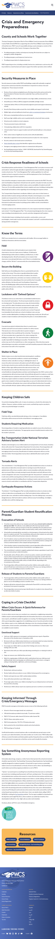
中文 (30, 922)
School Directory (6, 896)
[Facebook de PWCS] (32, 933)
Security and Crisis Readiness (32, 12)
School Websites (25, 839)
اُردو (30, 917)
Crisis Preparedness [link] (44, 12)
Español (31, 907)
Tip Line (4, 919)
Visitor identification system (12, 143)
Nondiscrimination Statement (36, 894)
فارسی (30, 910)
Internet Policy (32, 891)
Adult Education (6, 910)
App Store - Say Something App (15, 849)
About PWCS (5, 907)
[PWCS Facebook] (10, 933)
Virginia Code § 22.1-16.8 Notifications (38, 899)
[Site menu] (52, 5)
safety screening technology (37, 112)
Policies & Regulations (34, 896)
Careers (4, 912)
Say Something (19, 794)
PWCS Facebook (39, 839)
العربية (30, 914)
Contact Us (4, 885)
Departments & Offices (18, 12)
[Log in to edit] (13, 929)
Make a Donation (6, 917)
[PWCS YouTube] (21, 933)
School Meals (5, 899)
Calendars (4, 891)
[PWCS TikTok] (19, 933)
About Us (9, 12)
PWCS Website (11, 839)
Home (4, 12)
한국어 (30, 924)
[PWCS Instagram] (13, 933)
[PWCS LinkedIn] (16, 933)
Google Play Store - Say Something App (31, 844)
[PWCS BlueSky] (7, 933)
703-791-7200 (9, 883)
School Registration (6, 901)
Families (4, 894)
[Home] (13, 5)
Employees (4, 914)
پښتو (30, 912)
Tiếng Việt (31, 919)
